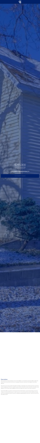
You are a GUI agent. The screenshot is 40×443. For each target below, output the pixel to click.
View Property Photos (20, 175)
